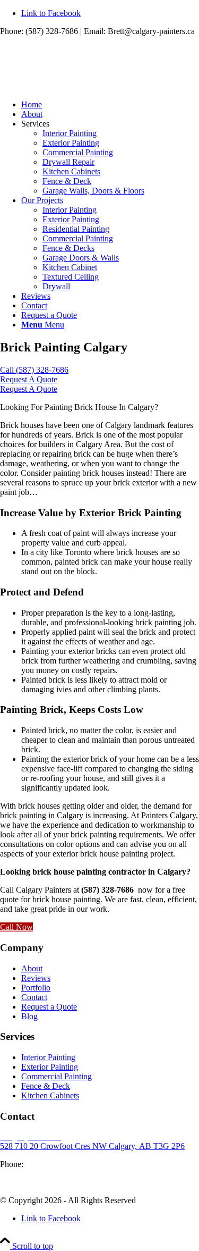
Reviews (35, 978)
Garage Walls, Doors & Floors (93, 190)
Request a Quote (49, 1006)
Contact (34, 997)
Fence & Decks (68, 248)
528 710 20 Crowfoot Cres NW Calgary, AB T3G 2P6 (92, 1146)
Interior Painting (69, 133)
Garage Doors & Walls (80, 257)
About (31, 968)
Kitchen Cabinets (71, 171)
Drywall (56, 286)
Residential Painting (75, 228)
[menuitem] (110, 105)
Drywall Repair (68, 161)
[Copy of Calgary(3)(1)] (79, 86)
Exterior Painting (70, 142)
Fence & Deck (66, 181)
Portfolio (35, 987)
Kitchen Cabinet (69, 267)
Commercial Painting (77, 152)
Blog (29, 1016)
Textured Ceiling (70, 276)
